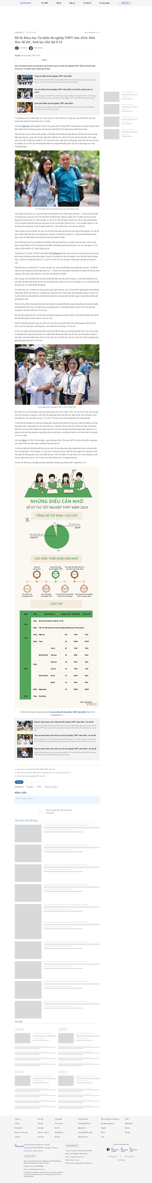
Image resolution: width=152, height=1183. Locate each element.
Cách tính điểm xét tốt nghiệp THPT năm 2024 (53, 103)
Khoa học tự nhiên (51, 787)
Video (127, 1119)
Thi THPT (44, 3)
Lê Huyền (23, 48)
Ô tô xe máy (59, 1123)
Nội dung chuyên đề (107, 1123)
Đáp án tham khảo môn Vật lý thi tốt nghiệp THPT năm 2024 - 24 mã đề (63, 722)
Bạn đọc (57, 1137)
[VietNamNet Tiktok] (124, 1151)
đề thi (55, 253)
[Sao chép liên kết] (29, 60)
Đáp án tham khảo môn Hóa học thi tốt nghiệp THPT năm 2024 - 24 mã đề (65, 735)
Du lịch (57, 1128)
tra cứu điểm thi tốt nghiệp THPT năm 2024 (68, 712)
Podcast (127, 1128)
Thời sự (17, 1123)
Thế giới (40, 1123)
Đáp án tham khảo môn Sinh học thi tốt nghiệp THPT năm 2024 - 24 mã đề (65, 749)
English (103, 1128)
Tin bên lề (87, 3)
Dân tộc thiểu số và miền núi (110, 1119)
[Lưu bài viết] (34, 60)
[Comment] (39, 60)
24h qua (127, 1132)
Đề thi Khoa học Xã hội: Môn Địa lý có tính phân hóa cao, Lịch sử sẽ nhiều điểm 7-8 (44, 772)
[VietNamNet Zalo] (133, 1151)
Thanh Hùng (38, 48)
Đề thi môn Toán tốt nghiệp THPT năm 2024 (31, 776)
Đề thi (59, 3)
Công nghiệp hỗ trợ (84, 1123)
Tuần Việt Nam (83, 1119)
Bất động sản (59, 1132)
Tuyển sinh (31, 32)
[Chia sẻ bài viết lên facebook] (16, 60)
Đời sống (40, 1128)
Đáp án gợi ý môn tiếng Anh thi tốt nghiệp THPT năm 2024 (36, 769)
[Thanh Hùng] (31, 48)
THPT (39, 787)
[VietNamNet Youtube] (115, 1151)
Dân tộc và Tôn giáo (21, 1132)
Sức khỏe (41, 1137)
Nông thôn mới (83, 1137)
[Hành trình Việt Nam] (89, 1128)
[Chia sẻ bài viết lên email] (25, 60)
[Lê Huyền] (17, 48)
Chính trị (17, 1119)
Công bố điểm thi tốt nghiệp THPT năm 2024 (53, 76)
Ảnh (102, 1137)
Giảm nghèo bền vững (85, 1132)
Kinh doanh (18, 1128)
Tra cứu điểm (104, 3)
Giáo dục (19, 32)
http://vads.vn (75, 1160)
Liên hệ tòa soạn (30, 1156)
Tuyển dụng (121, 1160)
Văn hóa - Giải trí (43, 1132)
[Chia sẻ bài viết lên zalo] (21, 60)
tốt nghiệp (30, 787)
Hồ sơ (103, 1132)
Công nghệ (58, 1119)
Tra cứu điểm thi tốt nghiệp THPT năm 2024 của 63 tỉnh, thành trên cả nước (63, 91)
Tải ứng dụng (113, 1156)
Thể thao (17, 1137)
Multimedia (128, 1123)
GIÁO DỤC (125, 3)
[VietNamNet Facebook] (108, 1150)
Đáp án (72, 3)
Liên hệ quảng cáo (72, 1145)
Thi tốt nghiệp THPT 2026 (30, 55)
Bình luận (19, 782)
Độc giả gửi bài (129, 1156)
